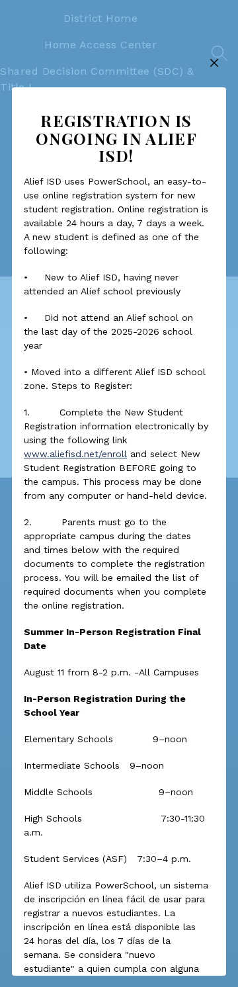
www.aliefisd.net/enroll (75, 454)
